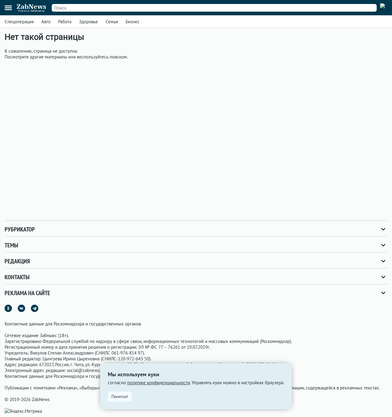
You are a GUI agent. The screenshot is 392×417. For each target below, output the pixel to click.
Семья (112, 21)
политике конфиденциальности (158, 382)
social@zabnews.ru (85, 370)
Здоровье (88, 21)
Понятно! (119, 396)
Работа (64, 21)
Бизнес (133, 21)
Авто (46, 21)
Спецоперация (19, 21)
